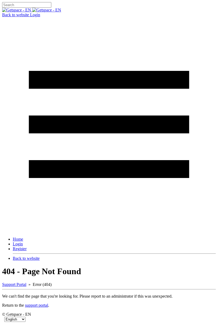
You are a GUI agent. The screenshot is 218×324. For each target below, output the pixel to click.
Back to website (16, 15)
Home (18, 239)
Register (20, 248)
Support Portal (14, 284)
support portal (36, 305)
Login (35, 15)
